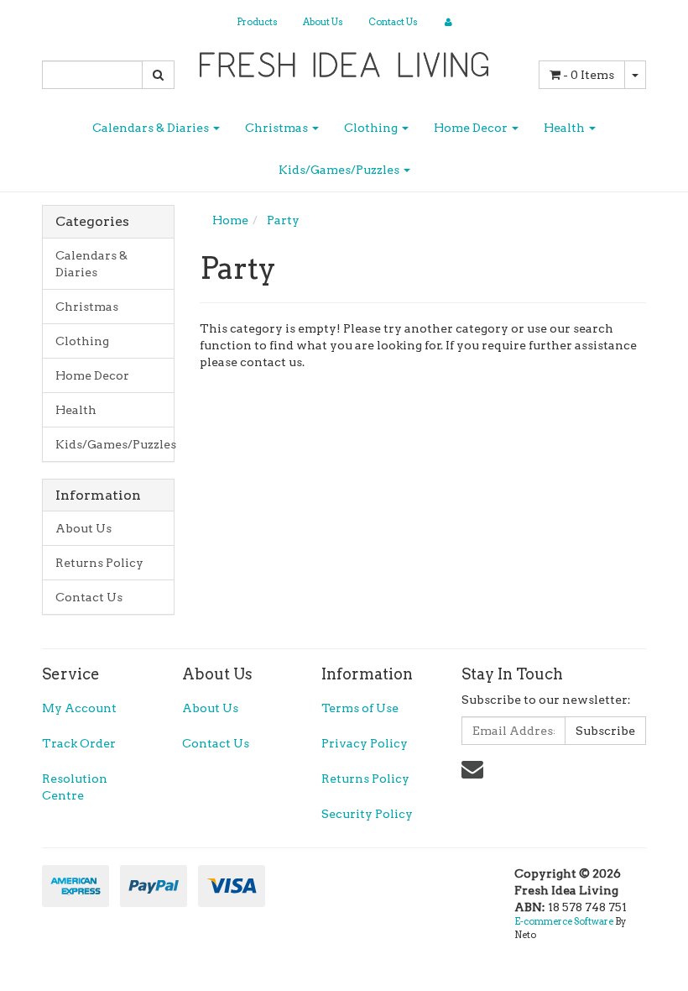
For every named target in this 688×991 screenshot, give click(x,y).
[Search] (158, 74)
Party (283, 220)
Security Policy (367, 814)
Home (230, 220)
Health (565, 127)
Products (257, 22)
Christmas (277, 127)
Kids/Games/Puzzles (340, 169)
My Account (79, 708)
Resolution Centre (74, 787)
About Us (323, 22)
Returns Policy (99, 562)
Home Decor (472, 127)
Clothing (372, 127)
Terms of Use (360, 708)
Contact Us (393, 22)
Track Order (79, 743)
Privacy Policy (364, 743)
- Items (588, 74)
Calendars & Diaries (151, 127)
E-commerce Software (563, 921)
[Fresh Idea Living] (344, 59)
